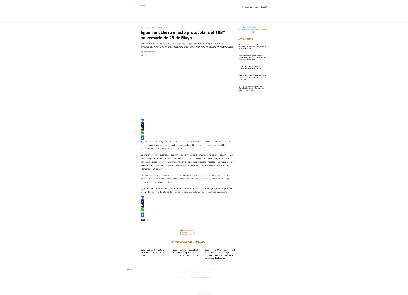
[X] (188, 124)
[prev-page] (141, 261)
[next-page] (142, 261)
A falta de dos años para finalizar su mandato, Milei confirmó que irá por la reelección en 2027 (252, 47)
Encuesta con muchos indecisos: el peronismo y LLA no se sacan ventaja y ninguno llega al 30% (252, 57)
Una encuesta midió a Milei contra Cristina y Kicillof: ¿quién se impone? (252, 67)
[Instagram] (252, 11)
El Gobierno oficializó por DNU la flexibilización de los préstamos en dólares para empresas (251, 88)
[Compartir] (188, 138)
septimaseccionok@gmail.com (200, 277)
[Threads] (256, 11)
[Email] (188, 134)
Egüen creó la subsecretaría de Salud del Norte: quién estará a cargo (154, 252)
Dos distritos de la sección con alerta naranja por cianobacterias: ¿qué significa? (252, 77)
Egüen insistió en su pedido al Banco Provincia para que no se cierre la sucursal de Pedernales (186, 252)
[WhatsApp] (188, 131)
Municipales (151, 27)
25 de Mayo (162, 27)
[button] (264, 19)
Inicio (143, 27)
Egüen (148, 220)
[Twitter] (261, 11)
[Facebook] (247, 11)
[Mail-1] (265, 11)
